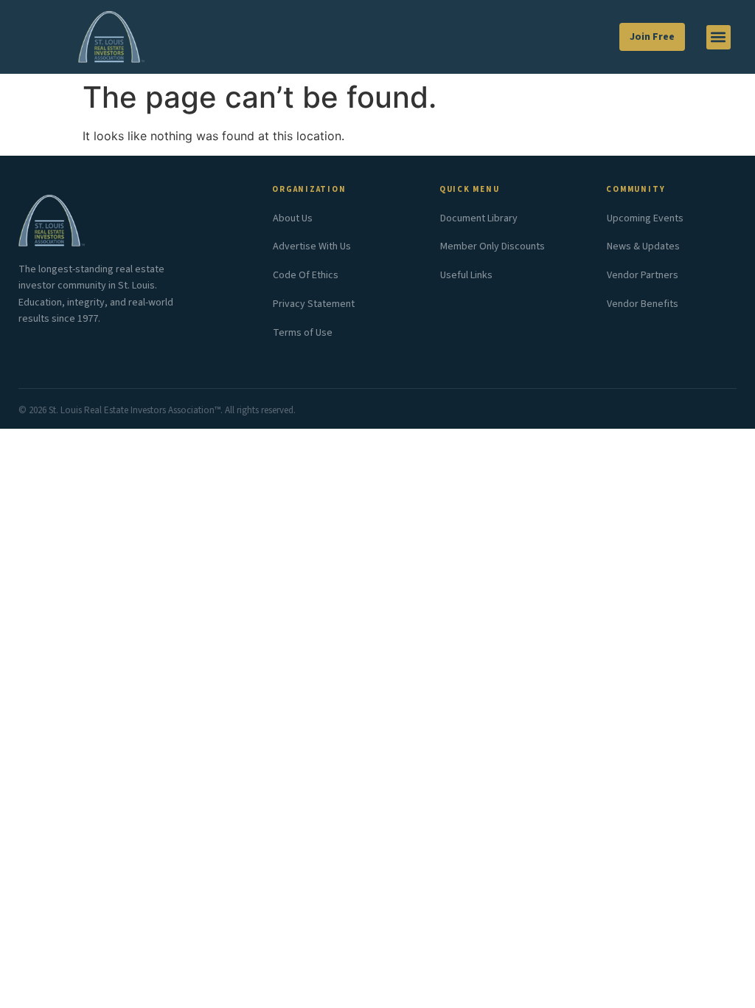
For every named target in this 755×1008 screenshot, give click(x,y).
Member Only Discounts (492, 246)
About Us (293, 218)
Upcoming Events (645, 218)
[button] (718, 37)
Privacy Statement (314, 304)
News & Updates (643, 246)
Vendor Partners (642, 275)
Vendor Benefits (642, 304)
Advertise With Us (312, 246)
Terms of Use (303, 332)
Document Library (479, 218)
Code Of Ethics (305, 275)
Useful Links (466, 275)
